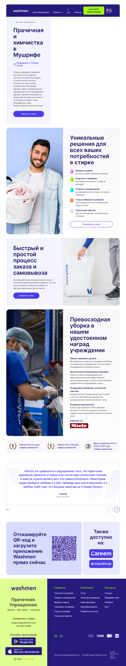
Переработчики (112, 598)
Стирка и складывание (64, 598)
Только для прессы (63, 616)
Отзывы (108, 593)
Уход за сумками (62, 611)
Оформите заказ (28, 114)
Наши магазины (88, 602)
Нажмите (109, 602)
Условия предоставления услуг (94, 655)
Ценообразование (41, 12)
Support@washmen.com (23, 623)
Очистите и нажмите (63, 593)
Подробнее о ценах (91, 224)
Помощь (78, 12)
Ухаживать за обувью (64, 607)
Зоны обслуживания (90, 598)
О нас (68, 11)
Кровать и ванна (61, 602)
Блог (107, 607)
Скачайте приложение (94, 10)
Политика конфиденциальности (66, 655)
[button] (58, 12)
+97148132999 (23, 626)
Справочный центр (89, 611)
